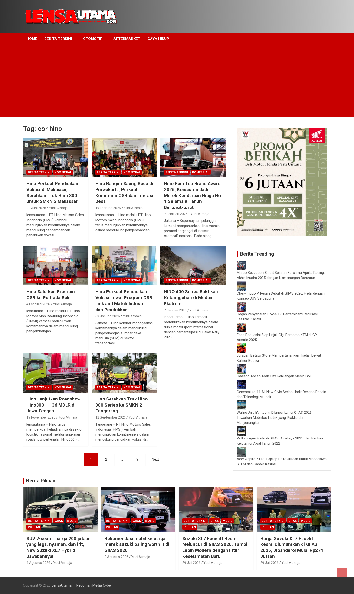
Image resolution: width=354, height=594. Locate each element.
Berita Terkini (58, 39)
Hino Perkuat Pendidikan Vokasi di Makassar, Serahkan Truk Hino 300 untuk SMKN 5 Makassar (52, 192)
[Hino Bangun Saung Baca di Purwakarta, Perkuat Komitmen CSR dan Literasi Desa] (124, 157)
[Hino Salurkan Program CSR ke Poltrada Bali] (55, 265)
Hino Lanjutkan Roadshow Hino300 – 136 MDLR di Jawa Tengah (53, 404)
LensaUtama (62, 585)
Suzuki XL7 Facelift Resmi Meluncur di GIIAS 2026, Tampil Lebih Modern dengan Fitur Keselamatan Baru (215, 547)
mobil (71, 521)
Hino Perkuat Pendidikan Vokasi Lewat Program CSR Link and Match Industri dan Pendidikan (123, 300)
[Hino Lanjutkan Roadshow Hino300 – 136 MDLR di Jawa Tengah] (55, 373)
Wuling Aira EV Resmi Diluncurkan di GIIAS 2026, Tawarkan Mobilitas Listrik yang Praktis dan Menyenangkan (274, 417)
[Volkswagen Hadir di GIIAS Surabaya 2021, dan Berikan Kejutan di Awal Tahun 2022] (241, 428)
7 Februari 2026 (176, 214)
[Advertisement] (177, 81)
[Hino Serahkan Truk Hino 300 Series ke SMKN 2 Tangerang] (124, 373)
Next (155, 459)
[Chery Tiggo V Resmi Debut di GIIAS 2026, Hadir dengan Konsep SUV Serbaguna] (241, 284)
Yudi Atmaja (58, 208)
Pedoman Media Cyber (94, 585)
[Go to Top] (342, 572)
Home (31, 39)
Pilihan (34, 527)
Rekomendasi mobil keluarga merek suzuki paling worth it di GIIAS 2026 (137, 544)
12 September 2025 (110, 417)
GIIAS (59, 521)
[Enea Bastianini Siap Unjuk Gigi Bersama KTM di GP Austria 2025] (241, 325)
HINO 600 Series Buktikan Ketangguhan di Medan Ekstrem (191, 297)
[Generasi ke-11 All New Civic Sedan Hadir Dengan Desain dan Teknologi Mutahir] (241, 382)
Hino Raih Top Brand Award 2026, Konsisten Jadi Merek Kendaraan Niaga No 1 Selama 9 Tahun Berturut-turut (192, 195)
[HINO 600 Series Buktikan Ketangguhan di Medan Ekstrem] (193, 265)
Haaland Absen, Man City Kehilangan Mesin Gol (274, 376)
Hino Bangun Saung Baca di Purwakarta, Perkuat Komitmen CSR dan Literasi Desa (124, 192)
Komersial (63, 172)
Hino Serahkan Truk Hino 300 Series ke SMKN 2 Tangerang (121, 404)
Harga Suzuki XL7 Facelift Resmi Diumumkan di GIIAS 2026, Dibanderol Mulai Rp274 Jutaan (291, 547)
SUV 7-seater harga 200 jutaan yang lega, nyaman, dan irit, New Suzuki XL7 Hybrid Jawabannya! (58, 547)
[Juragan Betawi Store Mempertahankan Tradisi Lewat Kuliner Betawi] (241, 346)
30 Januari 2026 (107, 316)
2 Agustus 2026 (116, 557)
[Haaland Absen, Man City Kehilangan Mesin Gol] (241, 366)
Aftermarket (126, 39)
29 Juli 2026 (191, 563)
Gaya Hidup (158, 39)
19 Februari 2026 (108, 208)
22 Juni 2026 (36, 208)
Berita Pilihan (40, 481)
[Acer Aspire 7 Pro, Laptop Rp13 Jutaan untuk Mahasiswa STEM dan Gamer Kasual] (241, 449)
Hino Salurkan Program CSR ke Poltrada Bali (50, 294)
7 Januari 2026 (175, 310)
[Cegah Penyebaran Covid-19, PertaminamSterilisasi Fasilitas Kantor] (241, 304)
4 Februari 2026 (38, 304)
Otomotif (92, 39)
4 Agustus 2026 (38, 563)
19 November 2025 (40, 417)
